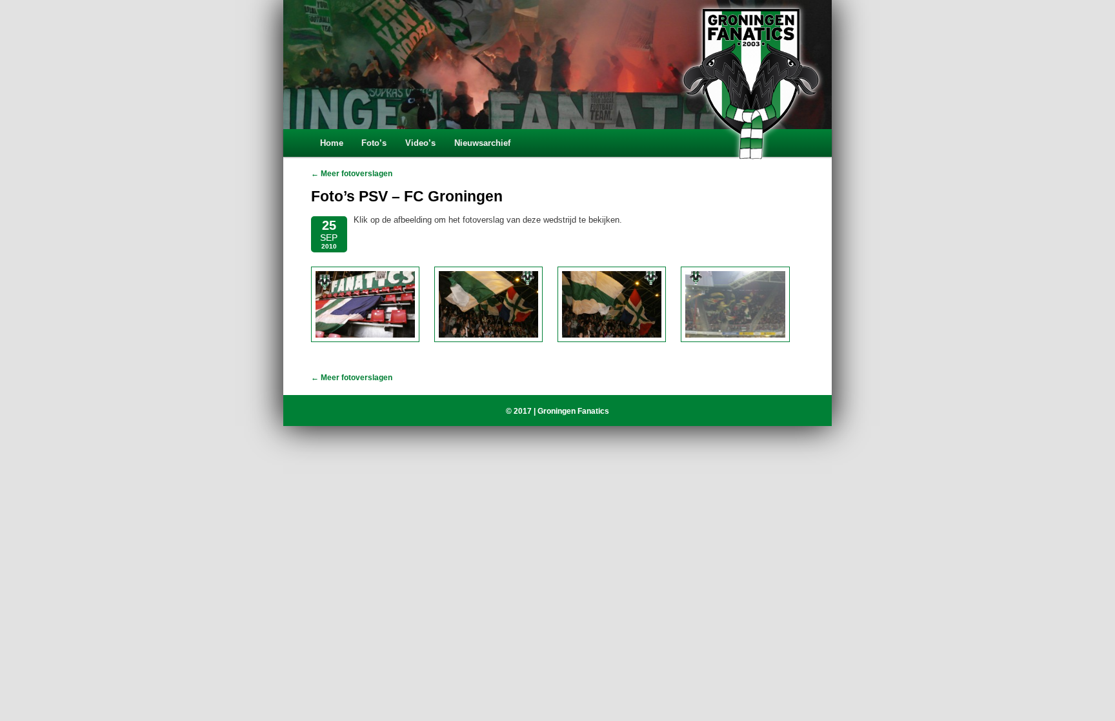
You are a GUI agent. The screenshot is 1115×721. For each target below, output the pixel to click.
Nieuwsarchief (482, 143)
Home (331, 143)
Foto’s (374, 143)
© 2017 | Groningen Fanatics (557, 411)
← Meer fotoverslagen (351, 173)
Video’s (420, 143)
